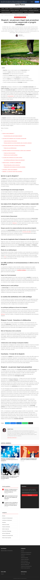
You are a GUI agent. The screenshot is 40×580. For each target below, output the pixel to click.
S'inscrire (30, 495)
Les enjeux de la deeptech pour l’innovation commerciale (14, 138)
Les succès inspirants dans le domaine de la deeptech (13, 145)
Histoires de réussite (5, 10)
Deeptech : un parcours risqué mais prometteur (12, 171)
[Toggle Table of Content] (1, 130)
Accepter (37, 1)
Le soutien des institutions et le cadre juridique (12, 157)
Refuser (32, 1)
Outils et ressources (24, 10)
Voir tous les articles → (12, 437)
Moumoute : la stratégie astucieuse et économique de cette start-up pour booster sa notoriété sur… (10, 490)
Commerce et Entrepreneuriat (14, 8)
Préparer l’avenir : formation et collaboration (11, 162)
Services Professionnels (6, 12)
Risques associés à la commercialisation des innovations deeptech (18, 142)
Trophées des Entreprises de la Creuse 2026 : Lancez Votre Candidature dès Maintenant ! (11, 497)
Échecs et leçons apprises (29, 12)
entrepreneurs (11, 96)
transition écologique (21, 270)
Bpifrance (15, 222)
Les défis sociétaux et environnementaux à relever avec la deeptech (16, 150)
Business (6, 8)
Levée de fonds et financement (10, 140)
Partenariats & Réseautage (33, 10)
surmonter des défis (27, 231)
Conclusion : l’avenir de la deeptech (9, 169)
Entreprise (35, 8)
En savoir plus (24, 2)
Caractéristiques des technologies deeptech (13, 135)
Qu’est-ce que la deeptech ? (8, 133)
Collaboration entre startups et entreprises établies (14, 166)
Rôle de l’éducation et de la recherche (12, 165)
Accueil (2, 8)
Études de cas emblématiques (10, 147)
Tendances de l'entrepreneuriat (17, 12)
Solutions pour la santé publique (10, 154)
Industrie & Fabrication (14, 10)
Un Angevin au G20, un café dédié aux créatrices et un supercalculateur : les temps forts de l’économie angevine (11, 504)
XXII (5, 256)
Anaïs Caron (10, 429)
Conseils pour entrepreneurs (26, 8)
